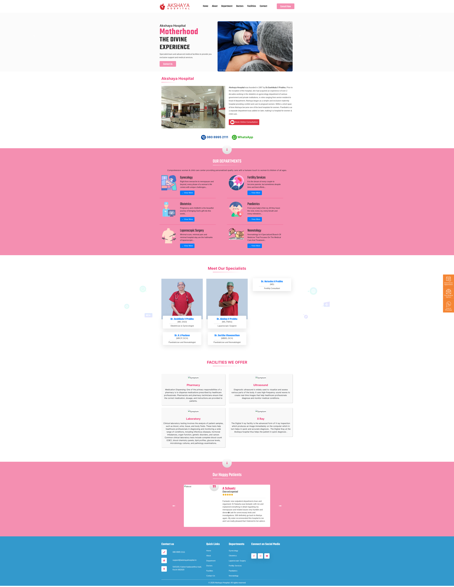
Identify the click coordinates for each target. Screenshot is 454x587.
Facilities (251, 6)
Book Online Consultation (246, 114)
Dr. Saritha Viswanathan (227, 328)
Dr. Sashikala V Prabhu (182, 311)
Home (206, 6)
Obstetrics (233, 548)
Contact (263, 6)
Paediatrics (233, 563)
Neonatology (233, 568)
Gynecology (233, 543)
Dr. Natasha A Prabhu (272, 274)
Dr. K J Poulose (182, 328)
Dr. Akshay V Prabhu (227, 311)
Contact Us (213, 62)
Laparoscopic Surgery (237, 553)
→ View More (187, 185)
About (215, 6)
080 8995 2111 (217, 129)
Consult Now (285, 6)
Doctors (239, 6)
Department (226, 6)
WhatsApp (245, 129)
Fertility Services (235, 558)
